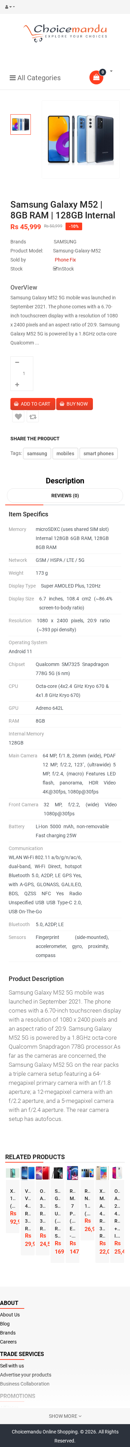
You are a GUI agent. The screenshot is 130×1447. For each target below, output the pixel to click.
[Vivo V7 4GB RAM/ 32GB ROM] (28, 1173)
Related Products (35, 1157)
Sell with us (12, 1366)
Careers (8, 1342)
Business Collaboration (25, 1384)
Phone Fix (65, 260)
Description (65, 481)
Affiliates (9, 1408)
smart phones (99, 453)
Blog (5, 1324)
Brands (8, 1333)
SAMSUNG (65, 241)
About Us (10, 1314)
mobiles (65, 453)
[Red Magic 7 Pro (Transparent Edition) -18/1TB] (72, 1173)
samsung (37, 453)
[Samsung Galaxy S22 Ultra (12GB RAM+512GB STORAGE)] (57, 1173)
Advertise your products (25, 1375)
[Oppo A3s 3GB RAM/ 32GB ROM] (43, 1173)
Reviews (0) (65, 495)
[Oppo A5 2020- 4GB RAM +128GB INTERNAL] (117, 1173)
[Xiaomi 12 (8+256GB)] (13, 1173)
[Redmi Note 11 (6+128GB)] (87, 1173)
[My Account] (11, 7)
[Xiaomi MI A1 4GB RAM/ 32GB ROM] (102, 1173)
